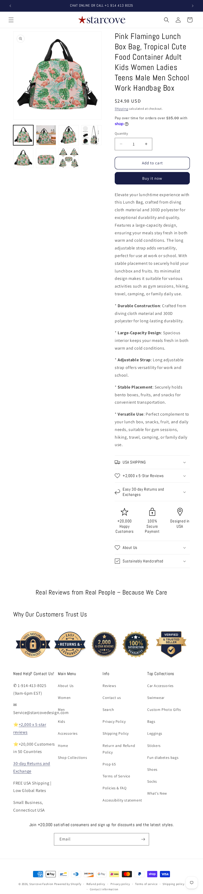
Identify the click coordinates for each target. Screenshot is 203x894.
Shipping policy (173, 884)
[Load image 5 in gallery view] (23, 158)
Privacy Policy (114, 721)
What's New (157, 793)
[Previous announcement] (10, 6)
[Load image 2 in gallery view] (46, 135)
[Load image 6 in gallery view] (46, 158)
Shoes (152, 769)
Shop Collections (72, 757)
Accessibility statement (122, 800)
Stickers (154, 745)
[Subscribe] (143, 839)
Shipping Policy (116, 733)
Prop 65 (109, 764)
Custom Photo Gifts (164, 709)
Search (108, 709)
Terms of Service (116, 776)
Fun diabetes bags (162, 757)
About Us (66, 685)
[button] (11, 20)
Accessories (68, 733)
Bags (151, 721)
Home (63, 745)
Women (64, 697)
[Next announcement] (193, 6)
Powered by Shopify (67, 884)
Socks (152, 781)
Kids (61, 721)
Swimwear (156, 697)
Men (61, 709)
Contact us (112, 697)
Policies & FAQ (114, 788)
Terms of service (146, 884)
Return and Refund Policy (119, 749)
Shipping (121, 109)
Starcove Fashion (41, 884)
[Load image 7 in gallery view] (69, 158)
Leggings (154, 733)
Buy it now (152, 178)
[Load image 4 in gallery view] (91, 135)
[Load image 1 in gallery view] (23, 135)
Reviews (109, 685)
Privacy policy (120, 884)
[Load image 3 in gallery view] (69, 135)
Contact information (104, 889)
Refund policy (95, 884)
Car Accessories (160, 685)
